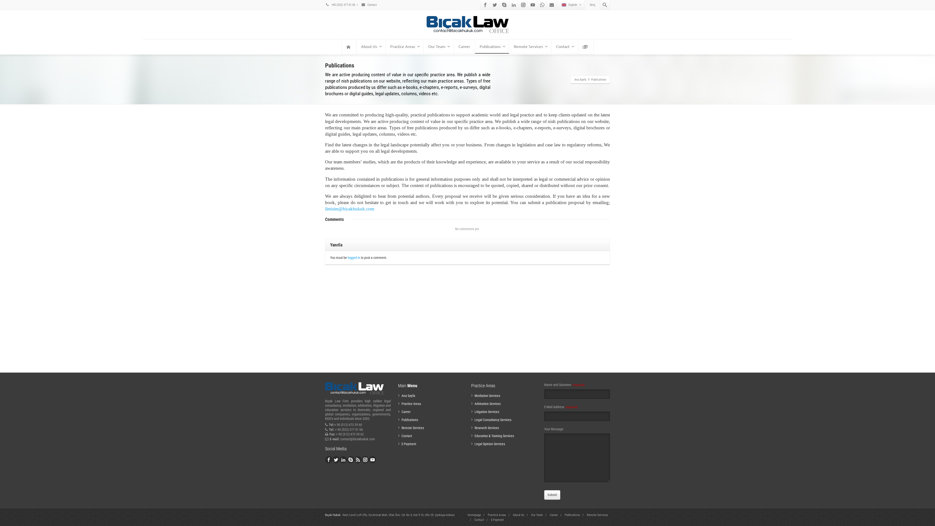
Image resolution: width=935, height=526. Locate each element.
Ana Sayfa (408, 396)
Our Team (436, 46)
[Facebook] (485, 5)
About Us (369, 46)
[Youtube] (533, 5)
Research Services (487, 428)
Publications (490, 46)
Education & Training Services (494, 436)
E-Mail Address (561, 407)
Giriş (592, 5)
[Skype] (504, 5)
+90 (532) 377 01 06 (343, 5)
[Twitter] (495, 5)
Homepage (474, 515)
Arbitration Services (488, 404)
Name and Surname (564, 385)
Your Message (553, 429)
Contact (372, 5)
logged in (354, 258)
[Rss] (358, 459)
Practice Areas (402, 46)
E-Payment (409, 444)
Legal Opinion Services (490, 444)
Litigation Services (487, 412)
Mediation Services (487, 396)
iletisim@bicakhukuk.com (349, 208)
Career (464, 46)
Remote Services (528, 46)
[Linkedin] (514, 5)
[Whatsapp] (542, 5)
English (573, 5)
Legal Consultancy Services (493, 420)
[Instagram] (523, 5)
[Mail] (552, 5)
